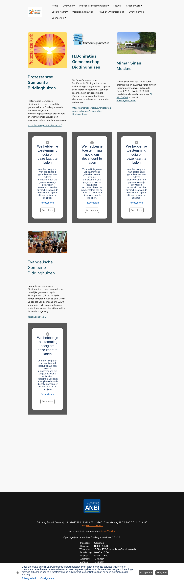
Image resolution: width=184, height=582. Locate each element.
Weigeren (162, 572)
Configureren (47, 578)
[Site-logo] (35, 12)
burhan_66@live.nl (126, 100)
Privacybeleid (47, 203)
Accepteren (47, 210)
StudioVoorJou (107, 531)
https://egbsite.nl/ (37, 316)
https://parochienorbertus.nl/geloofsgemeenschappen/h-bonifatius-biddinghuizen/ (91, 111)
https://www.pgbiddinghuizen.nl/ (45, 125)
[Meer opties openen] (72, 18)
